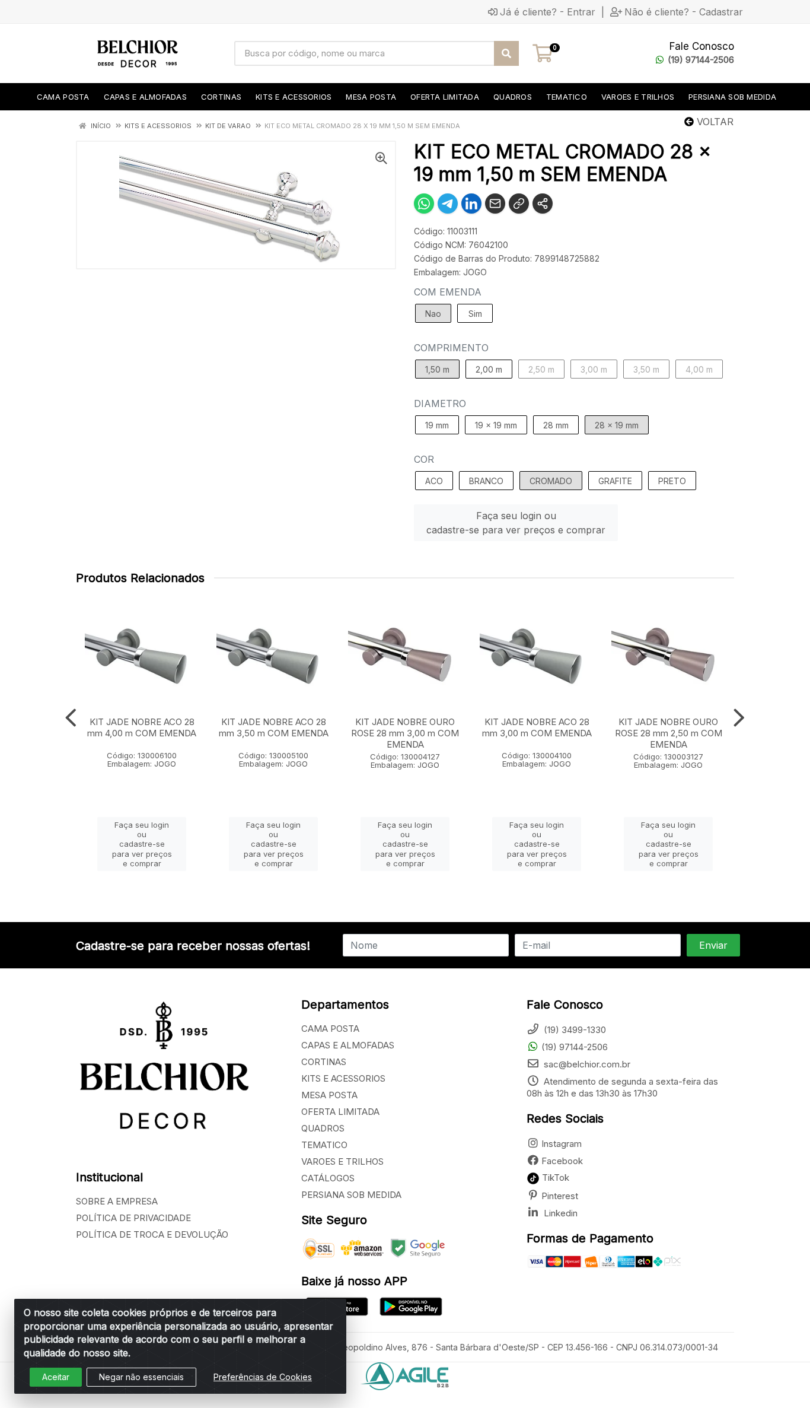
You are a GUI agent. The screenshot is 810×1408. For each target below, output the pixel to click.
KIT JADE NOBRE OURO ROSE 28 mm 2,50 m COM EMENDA (668, 733)
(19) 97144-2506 (701, 59)
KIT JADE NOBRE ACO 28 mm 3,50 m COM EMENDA (274, 727)
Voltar (714, 122)
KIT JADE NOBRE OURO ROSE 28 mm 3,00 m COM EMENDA (405, 733)
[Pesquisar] (506, 53)
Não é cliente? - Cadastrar (683, 12)
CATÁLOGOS (328, 1178)
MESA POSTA (329, 1095)
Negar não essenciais (141, 1377)
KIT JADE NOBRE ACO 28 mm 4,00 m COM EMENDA (141, 727)
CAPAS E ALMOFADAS (347, 1045)
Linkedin (559, 1213)
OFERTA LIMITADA (340, 1111)
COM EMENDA (447, 292)
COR (424, 459)
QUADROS (323, 1128)
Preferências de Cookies (262, 1377)
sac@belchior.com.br (585, 1064)
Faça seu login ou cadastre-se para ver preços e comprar (515, 523)
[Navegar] (71, 718)
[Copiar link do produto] (519, 203)
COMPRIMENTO (451, 348)
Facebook (562, 1161)
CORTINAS (323, 1061)
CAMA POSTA (330, 1028)
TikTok (554, 1177)
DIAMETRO (440, 403)
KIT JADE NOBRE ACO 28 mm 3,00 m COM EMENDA (537, 727)
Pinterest (559, 1196)
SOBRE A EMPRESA (117, 1201)
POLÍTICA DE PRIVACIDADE (133, 1217)
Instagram (561, 1143)
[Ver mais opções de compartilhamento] (542, 203)
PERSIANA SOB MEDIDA (351, 1194)
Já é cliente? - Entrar (547, 12)
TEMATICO (324, 1144)
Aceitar (55, 1377)
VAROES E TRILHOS (342, 1161)
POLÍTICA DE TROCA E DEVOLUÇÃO (152, 1234)
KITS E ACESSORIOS (343, 1078)
